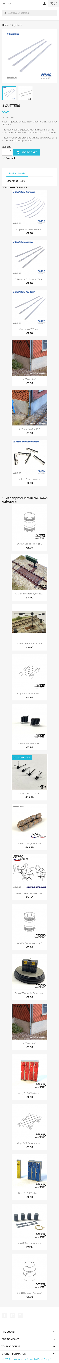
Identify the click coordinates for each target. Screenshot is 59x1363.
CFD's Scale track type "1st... (29, 593)
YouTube (12, 1315)
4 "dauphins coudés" (29, 429)
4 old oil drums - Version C (30, 543)
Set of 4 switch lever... (29, 793)
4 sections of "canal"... (29, 329)
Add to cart (26, 152)
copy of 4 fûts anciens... (29, 693)
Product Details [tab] (17, 173)
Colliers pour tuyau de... (30, 479)
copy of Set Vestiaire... (29, 1093)
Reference (12, 180)
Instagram (20, 1315)
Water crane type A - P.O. (29, 643)
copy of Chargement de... (30, 843)
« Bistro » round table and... (29, 893)
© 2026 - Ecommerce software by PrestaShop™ (27, 1359)
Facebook (4, 1315)
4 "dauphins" (29, 379)
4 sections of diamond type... (29, 279)
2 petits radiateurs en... (29, 743)
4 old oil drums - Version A (29, 1293)
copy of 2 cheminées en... (29, 229)
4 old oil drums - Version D (29, 943)
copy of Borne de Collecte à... (29, 993)
